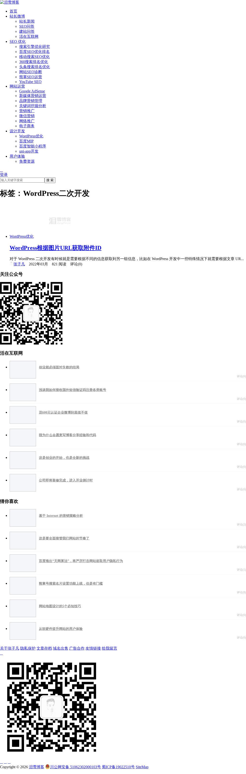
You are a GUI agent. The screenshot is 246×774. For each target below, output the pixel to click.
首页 (13, 11)
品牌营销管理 (30, 101)
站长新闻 (27, 21)
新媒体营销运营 (32, 96)
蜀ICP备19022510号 (118, 767)
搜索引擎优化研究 (34, 47)
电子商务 (27, 126)
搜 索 (50, 180)
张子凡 (19, 264)
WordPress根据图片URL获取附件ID (55, 248)
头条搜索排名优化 (34, 67)
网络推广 (27, 121)
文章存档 (44, 648)
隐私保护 (28, 648)
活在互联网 (28, 36)
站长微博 (17, 16)
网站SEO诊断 (30, 72)
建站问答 (27, 31)
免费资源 (27, 161)
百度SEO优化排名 (34, 52)
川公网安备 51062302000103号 (75, 767)
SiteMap (142, 767)
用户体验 (17, 156)
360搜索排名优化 (33, 62)
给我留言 (109, 648)
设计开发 (17, 131)
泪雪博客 (36, 767)
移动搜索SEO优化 (34, 57)
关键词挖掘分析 (32, 106)
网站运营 (17, 86)
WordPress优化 (31, 136)
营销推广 (27, 111)
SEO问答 (26, 26)
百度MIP (26, 141)
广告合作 (77, 648)
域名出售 (60, 648)
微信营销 (27, 116)
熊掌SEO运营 (30, 77)
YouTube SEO (30, 82)
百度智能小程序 (32, 146)
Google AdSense (32, 91)
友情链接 (93, 648)
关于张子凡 (9, 648)
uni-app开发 (28, 151)
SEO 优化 (18, 41)
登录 (4, 175)
